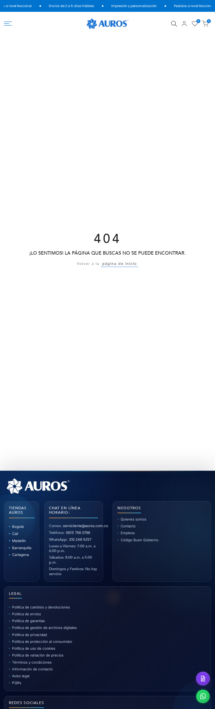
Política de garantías (28, 621)
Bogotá (18, 526)
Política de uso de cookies (33, 648)
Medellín (19, 541)
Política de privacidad (29, 635)
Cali (15, 534)
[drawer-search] (174, 24)
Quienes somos (133, 519)
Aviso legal (20, 676)
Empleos (128, 533)
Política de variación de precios (37, 655)
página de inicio (119, 263)
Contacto (128, 526)
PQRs (16, 683)
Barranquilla (21, 548)
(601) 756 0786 (78, 533)
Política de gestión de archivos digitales (44, 628)
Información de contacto (32, 669)
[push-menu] (8, 23)
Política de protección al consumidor (42, 641)
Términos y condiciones (32, 662)
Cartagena (20, 555)
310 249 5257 (80, 539)
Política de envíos (26, 614)
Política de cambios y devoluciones (41, 607)
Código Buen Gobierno (139, 540)
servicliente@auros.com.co (85, 526)
